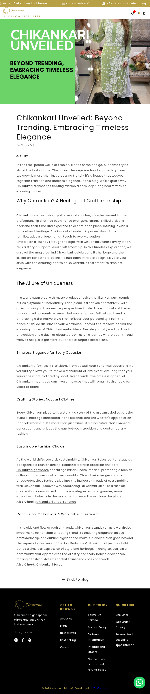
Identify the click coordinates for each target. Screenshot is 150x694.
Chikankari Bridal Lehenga (56, 502)
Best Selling (68, 640)
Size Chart (123, 615)
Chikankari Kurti (106, 298)
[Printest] (30, 641)
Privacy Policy (97, 627)
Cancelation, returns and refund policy (97, 664)
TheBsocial (100, 688)
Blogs (63, 626)
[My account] (139, 13)
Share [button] (24, 155)
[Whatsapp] (139, 682)
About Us (66, 618)
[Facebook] (23, 641)
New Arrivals (68, 633)
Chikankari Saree (49, 564)
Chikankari (24, 215)
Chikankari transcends (33, 186)
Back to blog (78, 579)
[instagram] (16, 641)
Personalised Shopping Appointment (125, 640)
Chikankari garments (32, 470)
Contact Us (68, 647)
